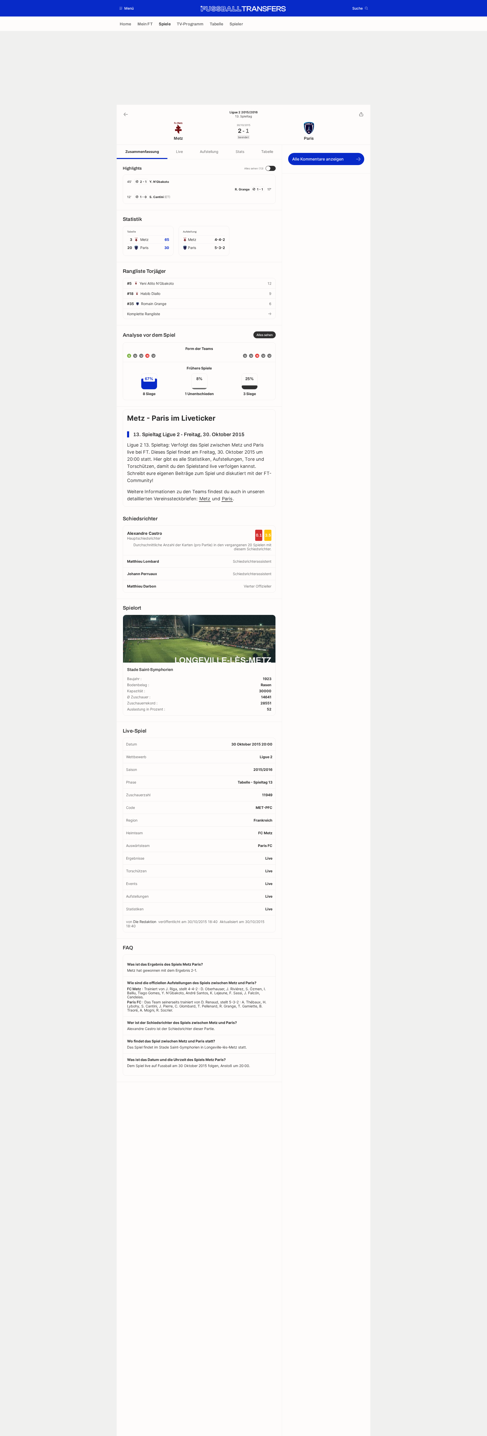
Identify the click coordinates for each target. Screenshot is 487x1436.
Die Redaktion (144, 921)
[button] (127, 8)
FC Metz (265, 833)
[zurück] (126, 114)
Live (179, 151)
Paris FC (265, 845)
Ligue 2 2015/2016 (244, 112)
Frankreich (263, 820)
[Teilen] (361, 114)
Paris (227, 498)
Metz (204, 498)
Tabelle (267, 151)
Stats (240, 151)
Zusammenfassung (142, 151)
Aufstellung (209, 151)
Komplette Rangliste (143, 314)
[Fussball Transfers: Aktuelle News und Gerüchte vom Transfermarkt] (243, 8)
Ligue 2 (266, 757)
